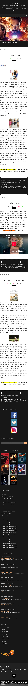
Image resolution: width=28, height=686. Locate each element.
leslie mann (9, 187)
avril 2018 (4, 643)
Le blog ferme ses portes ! (7, 558)
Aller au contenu (6, 2)
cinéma (5, 186)
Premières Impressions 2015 (9, 541)
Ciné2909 (13, 3)
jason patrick (7, 401)
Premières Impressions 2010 (9, 530)
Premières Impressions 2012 (9, 534)
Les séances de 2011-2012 (9, 507)
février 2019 (5, 631)
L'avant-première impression (10, 519)
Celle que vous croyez (6, 566)
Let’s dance (4, 591)
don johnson (22, 188)
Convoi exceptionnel (6, 598)
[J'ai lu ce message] (26, 681)
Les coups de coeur (6, 513)
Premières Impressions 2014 (9, 539)
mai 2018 (4, 641)
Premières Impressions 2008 (9, 526)
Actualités (4, 494)
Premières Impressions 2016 (9, 543)
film (9, 186)
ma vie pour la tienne (15, 399)
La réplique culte (6, 498)
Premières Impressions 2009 (9, 528)
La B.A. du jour (11, 264)
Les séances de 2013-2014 (9, 509)
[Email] (14, 676)
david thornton (5, 190)
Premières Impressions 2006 (9, 522)
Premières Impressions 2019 (9, 547)
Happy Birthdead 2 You (6, 604)
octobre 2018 (5, 636)
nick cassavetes (14, 190)
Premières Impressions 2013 (9, 537)
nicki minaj (8, 188)
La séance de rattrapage (8, 500)
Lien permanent (7, 180)
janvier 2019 (5, 633)
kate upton (15, 187)
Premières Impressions (7, 517)
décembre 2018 (5, 634)
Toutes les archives (5, 646)
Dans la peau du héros (7, 496)
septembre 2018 (5, 638)
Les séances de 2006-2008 (9, 502)
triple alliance (19, 186)
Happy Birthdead (5, 611)
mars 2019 (4, 629)
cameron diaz (8, 400)
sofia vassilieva (17, 400)
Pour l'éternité (6, 515)
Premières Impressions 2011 (9, 532)
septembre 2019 (5, 627)
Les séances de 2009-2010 (9, 504)
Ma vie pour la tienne (14, 280)
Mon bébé (3, 579)
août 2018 (4, 639)
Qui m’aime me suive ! (6, 585)
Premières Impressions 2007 (9, 524)
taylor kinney (14, 188)
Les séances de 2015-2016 (9, 511)
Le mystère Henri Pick (6, 572)
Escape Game (4, 617)
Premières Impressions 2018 (9, 545)
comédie (12, 186)
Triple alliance (14, 55)
